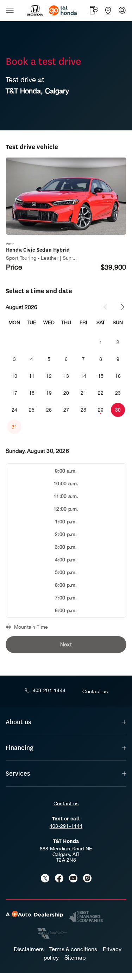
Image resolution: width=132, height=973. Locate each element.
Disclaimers (29, 949)
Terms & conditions (73, 949)
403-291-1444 (66, 826)
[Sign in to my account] (122, 10)
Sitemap (75, 957)
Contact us (66, 803)
